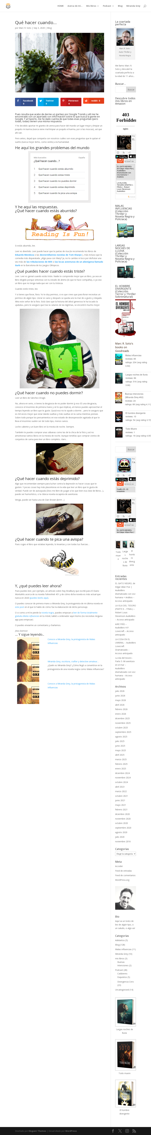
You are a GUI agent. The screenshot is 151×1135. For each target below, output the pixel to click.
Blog (120, 6)
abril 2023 (119, 786)
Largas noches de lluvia (136, 374)
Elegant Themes (37, 1131)
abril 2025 (119, 754)
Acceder (119, 866)
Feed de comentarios (125, 875)
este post (19, 607)
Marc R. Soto (25, 27)
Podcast (107, 6)
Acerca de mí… (75, 6)
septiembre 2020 (123, 827)
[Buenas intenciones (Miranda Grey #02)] (120, 398)
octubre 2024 (121, 782)
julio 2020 (119, 836)
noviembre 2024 (123, 777)
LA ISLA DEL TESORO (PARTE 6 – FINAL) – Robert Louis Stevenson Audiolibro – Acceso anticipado (125, 612)
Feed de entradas (123, 870)
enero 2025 (120, 768)
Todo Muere (131, 428)
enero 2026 (120, 713)
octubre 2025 (121, 727)
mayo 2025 (120, 750)
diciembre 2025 (122, 718)
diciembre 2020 (122, 814)
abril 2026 (119, 704)
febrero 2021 (121, 809)
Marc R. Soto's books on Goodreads (124, 347)
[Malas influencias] (120, 360)
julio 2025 (119, 741)
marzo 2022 (121, 791)
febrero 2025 (121, 764)
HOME (61, 6)
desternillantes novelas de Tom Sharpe (61, 254)
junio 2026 (120, 695)
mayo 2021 (120, 805)
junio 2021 (120, 800)
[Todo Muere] (120, 433)
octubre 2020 (121, 823)
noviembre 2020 (123, 818)
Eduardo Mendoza (24, 254)
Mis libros (91, 6)
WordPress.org (122, 880)
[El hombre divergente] (120, 417)
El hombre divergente (135, 413)
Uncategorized (122, 989)
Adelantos (120, 940)
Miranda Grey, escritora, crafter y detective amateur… (73, 661)
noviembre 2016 (123, 841)
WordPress (71, 1131)
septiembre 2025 (123, 732)
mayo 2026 (120, 700)
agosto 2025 (121, 736)
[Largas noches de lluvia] (120, 379)
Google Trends (77, 114)
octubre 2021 (121, 795)
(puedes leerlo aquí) (39, 597)
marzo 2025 (121, 759)
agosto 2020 (121, 832)
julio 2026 (119, 691)
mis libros (119, 958)
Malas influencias (133, 355)
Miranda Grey (133, 6)
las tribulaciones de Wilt (40, 261)
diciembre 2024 (122, 773)
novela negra (47, 612)
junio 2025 (120, 745)
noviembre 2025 (123, 723)
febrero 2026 (121, 709)
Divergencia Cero (125, 981)
